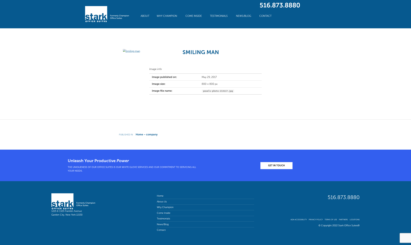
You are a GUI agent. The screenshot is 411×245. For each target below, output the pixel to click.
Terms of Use (331, 220)
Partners (343, 220)
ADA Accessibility (299, 220)
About (145, 16)
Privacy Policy (316, 220)
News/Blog (243, 16)
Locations (355, 220)
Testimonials (219, 16)
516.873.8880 (280, 5)
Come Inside (193, 16)
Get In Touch (276, 165)
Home (160, 196)
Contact (265, 16)
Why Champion (167, 16)
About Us (162, 201)
